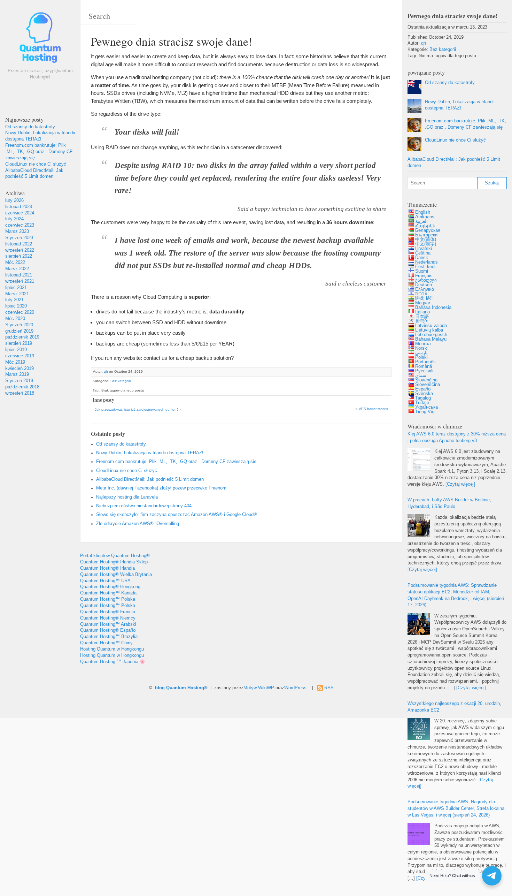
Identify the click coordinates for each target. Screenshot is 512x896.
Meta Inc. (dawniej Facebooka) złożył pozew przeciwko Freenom (161, 488)
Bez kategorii (120, 381)
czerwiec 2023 (19, 225)
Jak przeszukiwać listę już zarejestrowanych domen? (137, 409)
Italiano (422, 312)
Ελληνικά (424, 289)
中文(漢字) (425, 244)
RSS (329, 687)
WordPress (295, 687)
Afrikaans (424, 216)
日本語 (422, 316)
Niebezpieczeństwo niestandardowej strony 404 (144, 505)
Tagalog (423, 398)
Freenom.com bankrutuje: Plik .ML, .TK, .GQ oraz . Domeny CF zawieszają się (38, 151)
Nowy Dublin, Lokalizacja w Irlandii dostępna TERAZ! (149, 452)
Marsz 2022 (17, 268)
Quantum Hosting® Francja (107, 611)
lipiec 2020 (16, 306)
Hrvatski (423, 248)
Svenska (424, 393)
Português (425, 361)
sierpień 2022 (18, 256)
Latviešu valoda (431, 325)
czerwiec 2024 (19, 213)
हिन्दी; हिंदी (424, 298)
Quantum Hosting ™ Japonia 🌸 (112, 661)
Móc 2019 (15, 362)
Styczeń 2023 (19, 237)
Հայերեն (425, 225)
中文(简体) (425, 239)
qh (106, 371)
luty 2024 (14, 219)
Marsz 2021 (17, 293)
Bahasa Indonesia (433, 307)
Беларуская (427, 230)
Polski (421, 357)
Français (424, 275)
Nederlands (426, 262)
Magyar (422, 303)
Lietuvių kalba (429, 330)
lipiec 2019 (16, 349)
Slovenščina (427, 384)
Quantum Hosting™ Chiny (106, 642)
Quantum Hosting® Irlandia (107, 568)
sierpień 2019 (18, 343)
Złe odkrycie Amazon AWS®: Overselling (137, 523)
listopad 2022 (18, 244)
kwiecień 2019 (19, 368)
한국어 (422, 321)
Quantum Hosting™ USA (105, 580)
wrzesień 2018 (19, 393)
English (422, 212)
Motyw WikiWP (258, 687)
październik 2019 (22, 337)
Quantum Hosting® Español (108, 630)
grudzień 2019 (19, 331)
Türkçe (422, 402)
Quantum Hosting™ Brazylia (109, 636)
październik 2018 (22, 387)
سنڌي (420, 375)
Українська (426, 407)
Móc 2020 (15, 318)
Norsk (421, 348)
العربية (421, 221)
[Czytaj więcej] (460, 484)
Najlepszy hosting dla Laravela (127, 497)
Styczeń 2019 (19, 380)
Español (423, 389)
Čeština (422, 253)
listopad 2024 (18, 206)
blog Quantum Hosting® (181, 687)
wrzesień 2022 (19, 250)
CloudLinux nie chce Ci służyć (35, 164)
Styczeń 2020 (19, 324)
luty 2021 (14, 299)
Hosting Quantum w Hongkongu (112, 649)
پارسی (421, 352)
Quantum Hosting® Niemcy (107, 618)
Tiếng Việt (425, 411)
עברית (421, 293)
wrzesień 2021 (19, 281)
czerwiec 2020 (19, 312)
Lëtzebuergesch (431, 334)
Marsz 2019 (17, 374)
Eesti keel (425, 266)
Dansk (421, 257)
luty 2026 (14, 200)
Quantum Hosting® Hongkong (110, 586)
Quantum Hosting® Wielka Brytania (116, 574)
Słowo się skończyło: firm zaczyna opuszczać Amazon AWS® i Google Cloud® (176, 514)
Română (423, 366)
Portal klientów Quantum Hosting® (115, 555)
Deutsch (423, 284)
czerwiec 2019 (19, 356)
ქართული (426, 280)
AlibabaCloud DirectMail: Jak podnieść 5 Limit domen (150, 479)
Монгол (423, 343)
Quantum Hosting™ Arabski (108, 624)
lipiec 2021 (16, 287)
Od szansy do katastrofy (30, 126)
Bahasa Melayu (431, 339)
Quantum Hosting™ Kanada (108, 593)
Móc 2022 (15, 262)
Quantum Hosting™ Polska (107, 599)
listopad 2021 (18, 275)
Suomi (421, 271)
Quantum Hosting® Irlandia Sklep (114, 562)
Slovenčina (426, 380)
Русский (424, 371)
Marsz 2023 (17, 231)
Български (426, 235)
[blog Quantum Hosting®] (40, 39)
